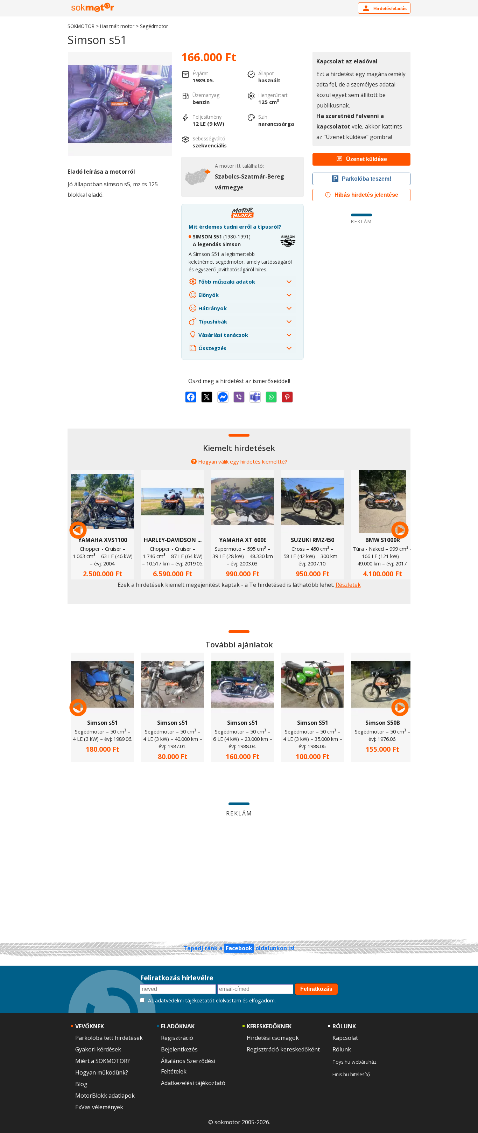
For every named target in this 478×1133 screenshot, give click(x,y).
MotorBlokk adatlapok (105, 1095)
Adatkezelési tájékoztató (193, 1083)
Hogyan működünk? (101, 1072)
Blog (81, 1084)
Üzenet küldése (366, 159)
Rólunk (341, 1049)
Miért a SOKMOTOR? (102, 1061)
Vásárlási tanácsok (222, 334)
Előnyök (208, 294)
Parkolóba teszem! (366, 179)
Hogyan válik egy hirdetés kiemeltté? (242, 461)
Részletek (348, 585)
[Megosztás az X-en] (206, 397)
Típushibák (212, 321)
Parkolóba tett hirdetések (109, 1038)
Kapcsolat (345, 1038)
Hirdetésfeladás (389, 8)
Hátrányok (212, 308)
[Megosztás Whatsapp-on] (271, 397)
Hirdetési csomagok (273, 1038)
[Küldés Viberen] (239, 397)
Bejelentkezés (179, 1049)
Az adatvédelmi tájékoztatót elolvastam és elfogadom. (212, 1000)
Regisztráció (177, 1038)
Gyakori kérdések (98, 1049)
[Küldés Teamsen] (255, 397)
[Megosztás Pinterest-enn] (287, 397)
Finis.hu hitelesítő (351, 1074)
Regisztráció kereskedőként (283, 1049)
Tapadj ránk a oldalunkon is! (239, 948)
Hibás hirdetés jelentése (366, 195)
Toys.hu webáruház (354, 1061)
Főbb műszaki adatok (226, 281)
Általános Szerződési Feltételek (188, 1066)
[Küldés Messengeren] (223, 397)
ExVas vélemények (99, 1107)
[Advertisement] (361, 273)
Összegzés (211, 348)
